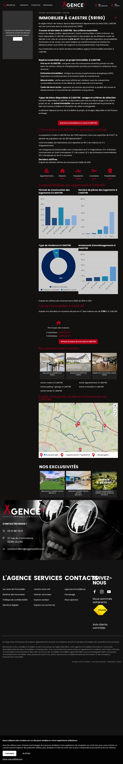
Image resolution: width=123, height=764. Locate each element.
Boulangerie (102, 455)
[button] (58, 287)
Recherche (10, 5)
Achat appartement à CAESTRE (93, 382)
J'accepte (9, 753)
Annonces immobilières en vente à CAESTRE (78, 123)
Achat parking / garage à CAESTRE (55, 386)
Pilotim (119, 662)
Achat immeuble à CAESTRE (91, 386)
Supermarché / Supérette (78, 455)
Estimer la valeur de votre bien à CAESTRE (78, 342)
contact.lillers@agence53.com (25, 549)
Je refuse (26, 753)
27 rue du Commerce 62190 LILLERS (20, 539)
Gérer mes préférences (12, 759)
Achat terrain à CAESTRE (51, 390)
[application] (58, 217)
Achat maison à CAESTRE (51, 382)
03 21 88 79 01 (15, 531)
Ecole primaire (51, 455)
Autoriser (18, 39)
